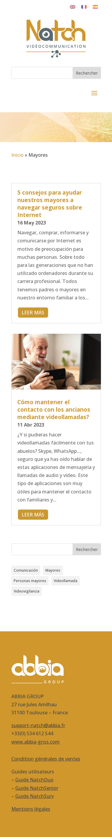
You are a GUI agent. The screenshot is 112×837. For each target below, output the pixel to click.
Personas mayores (30, 580)
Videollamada (65, 580)
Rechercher (87, 73)
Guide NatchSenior (36, 788)
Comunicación (26, 570)
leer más (33, 312)
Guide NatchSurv (34, 796)
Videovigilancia (26, 591)
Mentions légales (30, 809)
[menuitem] (72, 6)
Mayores (52, 570)
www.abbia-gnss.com (35, 741)
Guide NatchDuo (34, 779)
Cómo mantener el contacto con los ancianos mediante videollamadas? (53, 409)
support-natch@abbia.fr (38, 725)
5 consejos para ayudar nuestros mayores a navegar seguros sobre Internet (49, 204)
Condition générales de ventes (45, 759)
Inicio (17, 155)
